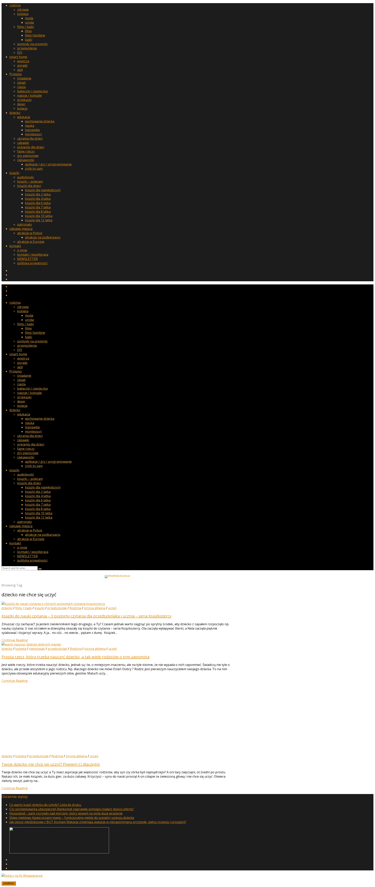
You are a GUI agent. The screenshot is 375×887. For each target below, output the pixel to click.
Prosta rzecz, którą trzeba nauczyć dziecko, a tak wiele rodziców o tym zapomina (75, 656)
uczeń (112, 608)
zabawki (23, 143)
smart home (18, 57)
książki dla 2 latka (38, 194)
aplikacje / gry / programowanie (48, 164)
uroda (29, 22)
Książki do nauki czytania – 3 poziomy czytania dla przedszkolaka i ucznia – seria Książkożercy (86, 616)
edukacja (23, 117)
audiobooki (25, 177)
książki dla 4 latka (38, 199)
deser (21, 104)
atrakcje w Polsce (29, 233)
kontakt (15, 246)
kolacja (22, 108)
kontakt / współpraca (32, 254)
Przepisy (15, 74)
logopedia (32, 130)
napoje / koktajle (29, 95)
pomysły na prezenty (32, 44)
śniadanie (24, 78)
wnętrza (23, 61)
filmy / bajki (25, 27)
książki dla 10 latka (38, 216)
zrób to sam (34, 168)
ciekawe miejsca (20, 229)
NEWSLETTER (27, 259)
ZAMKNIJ (8, 883)
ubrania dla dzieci (30, 138)
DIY (19, 52)
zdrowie (23, 9)
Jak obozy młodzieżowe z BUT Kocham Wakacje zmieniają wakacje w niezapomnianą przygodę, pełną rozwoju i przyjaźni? (97, 822)
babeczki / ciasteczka (32, 91)
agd (20, 70)
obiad (21, 82)
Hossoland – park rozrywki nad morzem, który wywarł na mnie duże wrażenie (65, 813)
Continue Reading (15, 640)
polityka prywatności (32, 263)
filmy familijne (35, 35)
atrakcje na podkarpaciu (42, 237)
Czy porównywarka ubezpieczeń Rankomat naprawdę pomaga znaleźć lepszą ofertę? (71, 809)
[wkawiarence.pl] (117, 575)
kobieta (22, 14)
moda (29, 18)
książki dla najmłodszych (43, 190)
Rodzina (75, 608)
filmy (28, 31)
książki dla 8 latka (38, 211)
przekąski (24, 100)
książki (14, 173)
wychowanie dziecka (39, 121)
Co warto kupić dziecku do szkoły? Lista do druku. (45, 805)
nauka (29, 125)
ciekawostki (25, 160)
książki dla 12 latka (38, 220)
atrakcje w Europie (30, 241)
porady (22, 65)
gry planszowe (27, 156)
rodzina (15, 5)
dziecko (14, 113)
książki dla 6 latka (38, 203)
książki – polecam (30, 181)
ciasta (21, 87)
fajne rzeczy (26, 151)
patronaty (24, 224)
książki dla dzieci (29, 186)
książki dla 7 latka (38, 207)
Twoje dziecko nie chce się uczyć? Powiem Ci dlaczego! (51, 764)
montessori (33, 134)
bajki (28, 40)
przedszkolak (57, 608)
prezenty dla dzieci (30, 147)
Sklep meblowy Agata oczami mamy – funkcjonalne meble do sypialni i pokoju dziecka (71, 818)
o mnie (22, 250)
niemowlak (37, 649)
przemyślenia (27, 48)
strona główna (94, 608)
